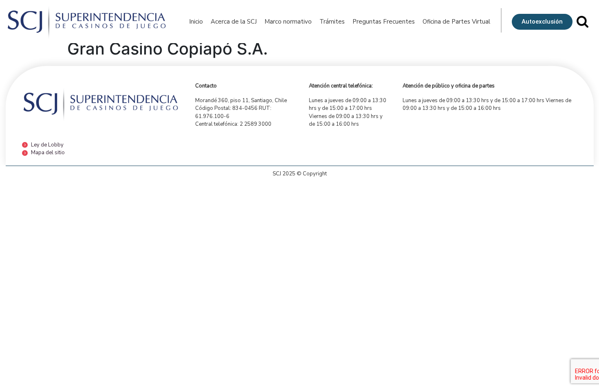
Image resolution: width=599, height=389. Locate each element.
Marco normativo (288, 21)
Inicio (196, 21)
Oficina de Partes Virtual (456, 21)
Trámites (332, 21)
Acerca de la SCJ (234, 21)
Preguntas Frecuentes (383, 21)
